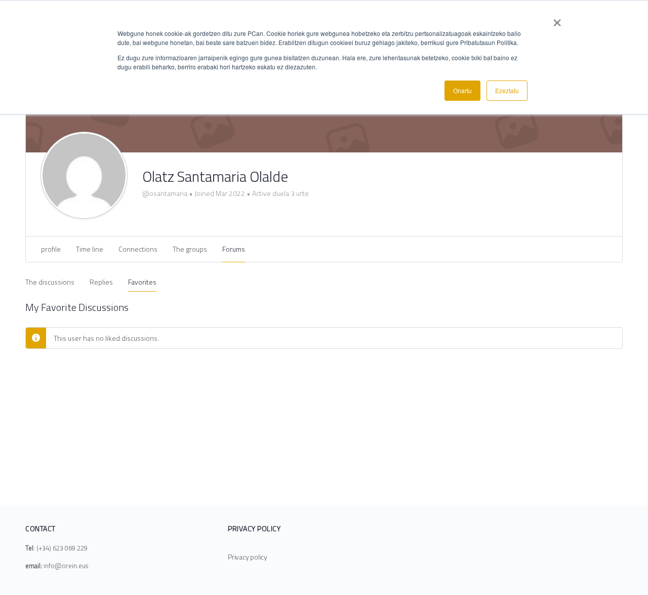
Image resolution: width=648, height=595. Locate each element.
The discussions (49, 281)
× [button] (557, 19)
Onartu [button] (462, 90)
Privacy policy (247, 556)
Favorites (142, 281)
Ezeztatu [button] (507, 90)
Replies (101, 281)
